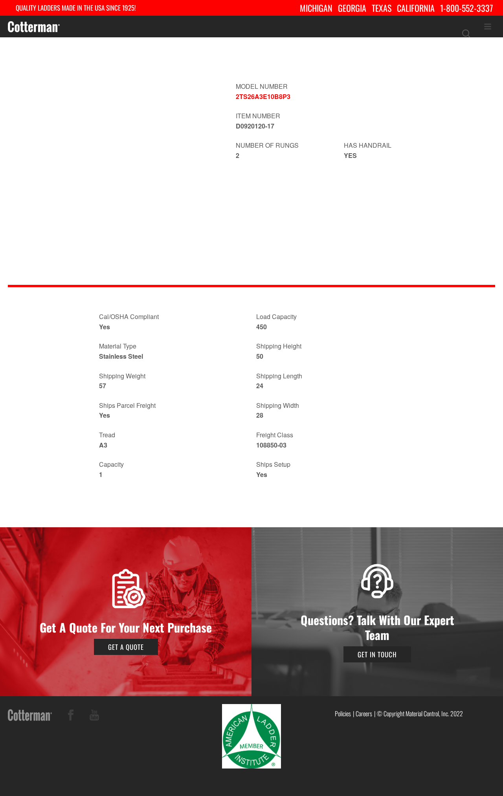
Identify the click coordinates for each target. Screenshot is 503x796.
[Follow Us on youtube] (94, 716)
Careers (364, 713)
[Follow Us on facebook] (70, 716)
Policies (343, 713)
